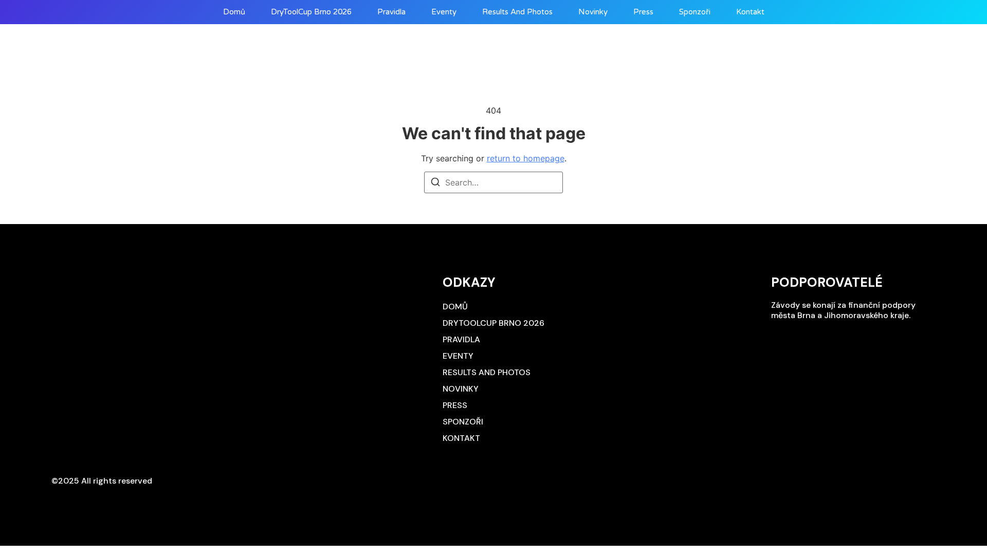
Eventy (443, 12)
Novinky (593, 12)
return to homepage (525, 158)
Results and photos (517, 12)
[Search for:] (493, 182)
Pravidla (391, 12)
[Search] (435, 183)
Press (643, 12)
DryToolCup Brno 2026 (311, 12)
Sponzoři (694, 12)
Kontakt (750, 12)
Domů (234, 12)
